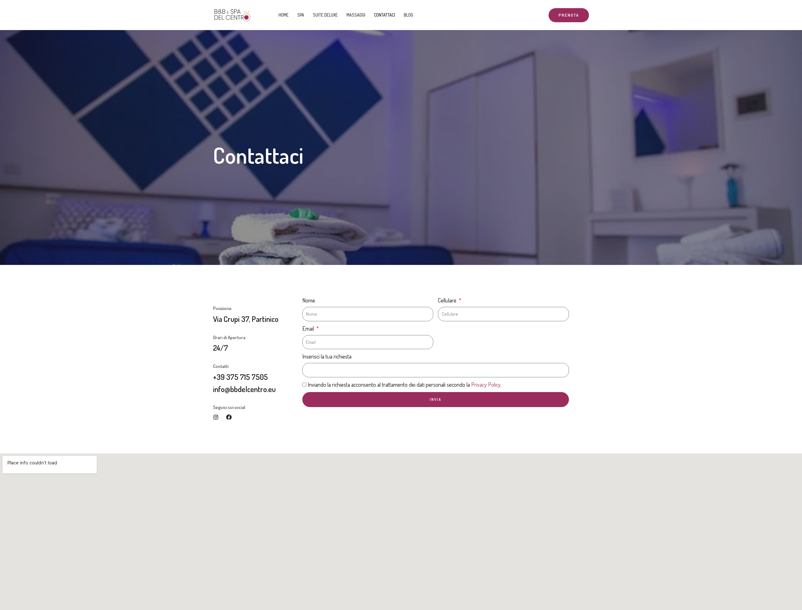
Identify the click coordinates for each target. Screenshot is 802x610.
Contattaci (384, 15)
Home (284, 15)
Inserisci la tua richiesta (327, 356)
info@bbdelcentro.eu (244, 389)
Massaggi (355, 15)
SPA (300, 15)
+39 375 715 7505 (240, 377)
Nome (308, 300)
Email (308, 328)
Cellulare (448, 300)
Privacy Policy (485, 384)
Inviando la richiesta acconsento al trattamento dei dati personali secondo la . (404, 384)
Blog (408, 15)
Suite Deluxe (325, 15)
